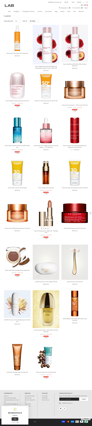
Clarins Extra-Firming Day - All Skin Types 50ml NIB (75, 105)
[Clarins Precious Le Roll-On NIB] (74, 262)
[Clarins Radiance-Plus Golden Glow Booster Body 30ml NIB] (74, 303)
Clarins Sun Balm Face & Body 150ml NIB (46, 372)
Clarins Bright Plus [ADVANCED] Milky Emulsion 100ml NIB (75, 64)
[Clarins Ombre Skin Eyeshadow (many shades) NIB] (17, 256)
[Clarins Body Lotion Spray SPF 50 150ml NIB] (17, 38)
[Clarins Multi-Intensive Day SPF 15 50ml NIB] (74, 213)
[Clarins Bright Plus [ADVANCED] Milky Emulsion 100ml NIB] (74, 43)
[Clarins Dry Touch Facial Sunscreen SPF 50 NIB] (46, 85)
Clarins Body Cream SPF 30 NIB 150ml (17, 187)
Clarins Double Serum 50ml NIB (46, 187)
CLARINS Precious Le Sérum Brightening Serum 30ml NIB (17, 320)
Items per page (8, 21)
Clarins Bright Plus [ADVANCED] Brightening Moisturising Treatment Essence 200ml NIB (46, 67)
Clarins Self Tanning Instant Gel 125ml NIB (17, 372)
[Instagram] (60, 408)
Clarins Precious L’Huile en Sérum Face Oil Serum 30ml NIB (46, 330)
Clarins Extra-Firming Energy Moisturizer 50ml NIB (17, 228)
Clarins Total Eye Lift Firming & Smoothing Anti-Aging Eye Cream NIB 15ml (75, 146)
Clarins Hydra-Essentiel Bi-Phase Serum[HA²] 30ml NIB (17, 146)
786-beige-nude (41, 228)
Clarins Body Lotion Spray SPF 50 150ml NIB (17, 53)
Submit (84, 399)
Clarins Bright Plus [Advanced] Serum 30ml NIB (17, 100)
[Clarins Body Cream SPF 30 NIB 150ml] (17, 172)
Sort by (24, 21)
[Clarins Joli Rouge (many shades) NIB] (46, 213)
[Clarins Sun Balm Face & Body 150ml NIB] (46, 357)
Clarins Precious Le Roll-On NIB (75, 281)
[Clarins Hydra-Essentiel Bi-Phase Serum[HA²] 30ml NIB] (17, 130)
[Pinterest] (64, 408)
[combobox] (81, 2)
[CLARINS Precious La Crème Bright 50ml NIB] (46, 262)
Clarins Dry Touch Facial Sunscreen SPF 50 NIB (45, 100)
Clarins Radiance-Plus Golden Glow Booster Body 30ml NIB (75, 319)
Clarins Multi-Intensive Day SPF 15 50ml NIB (75, 228)
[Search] (82, 2)
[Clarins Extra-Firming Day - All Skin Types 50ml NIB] (74, 90)
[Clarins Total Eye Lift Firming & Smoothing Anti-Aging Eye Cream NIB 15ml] (74, 130)
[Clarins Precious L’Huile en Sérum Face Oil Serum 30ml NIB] (46, 309)
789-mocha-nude (44, 228)
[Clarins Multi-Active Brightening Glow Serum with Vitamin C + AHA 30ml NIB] (46, 130)
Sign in (86, 8)
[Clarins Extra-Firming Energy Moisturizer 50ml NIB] (17, 213)
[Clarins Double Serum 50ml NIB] (46, 172)
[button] (17, 21)
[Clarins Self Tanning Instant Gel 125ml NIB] (17, 357)
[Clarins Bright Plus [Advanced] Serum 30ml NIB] (17, 85)
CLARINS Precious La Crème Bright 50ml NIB (46, 281)
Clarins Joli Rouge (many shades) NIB (46, 231)
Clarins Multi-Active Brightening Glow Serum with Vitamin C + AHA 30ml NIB (46, 146)
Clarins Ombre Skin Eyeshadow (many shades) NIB (17, 270)
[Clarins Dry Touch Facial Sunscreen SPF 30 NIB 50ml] (74, 172)
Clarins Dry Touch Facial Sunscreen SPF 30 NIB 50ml (75, 187)
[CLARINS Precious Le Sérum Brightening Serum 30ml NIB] (17, 304)
